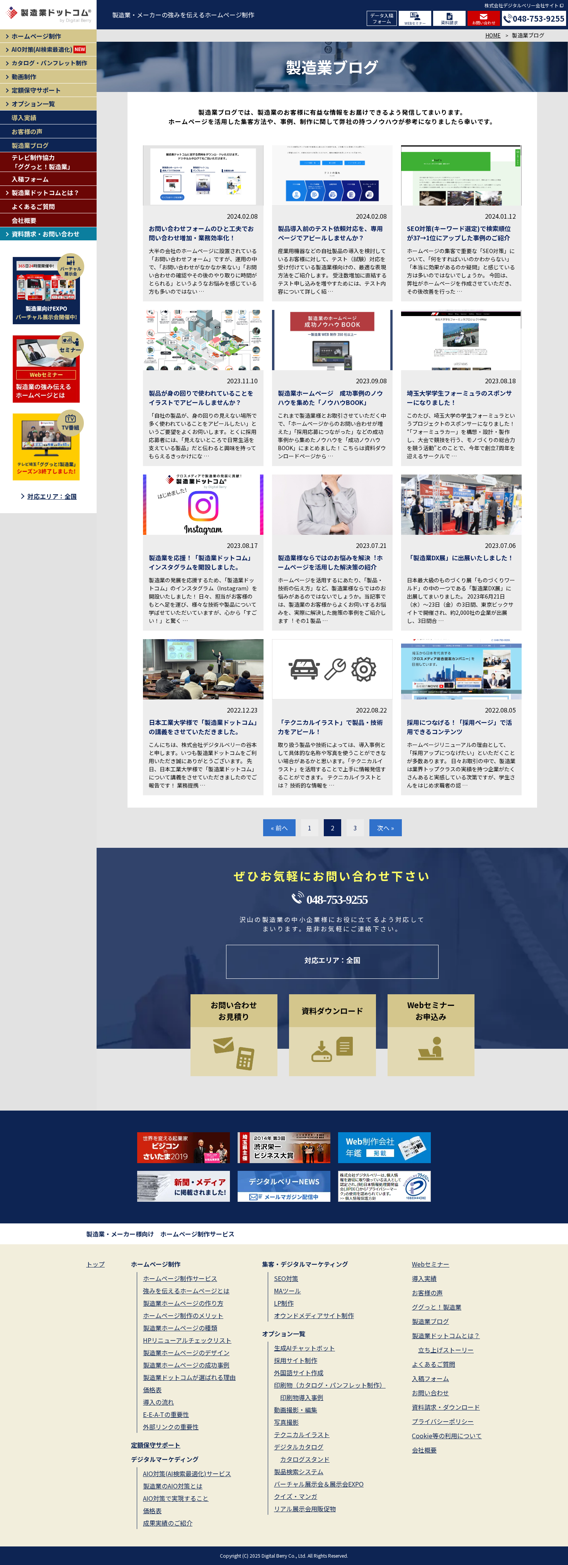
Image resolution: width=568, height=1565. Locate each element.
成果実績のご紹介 (167, 1523)
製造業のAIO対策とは (172, 1485)
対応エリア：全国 (52, 496)
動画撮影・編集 (295, 1409)
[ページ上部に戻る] (541, 1520)
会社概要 (24, 220)
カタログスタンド (305, 1459)
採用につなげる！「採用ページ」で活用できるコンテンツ (459, 727)
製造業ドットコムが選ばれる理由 (189, 1377)
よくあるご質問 (33, 206)
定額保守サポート (36, 90)
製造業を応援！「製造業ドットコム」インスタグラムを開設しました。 (201, 562)
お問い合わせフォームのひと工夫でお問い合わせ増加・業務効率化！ (201, 233)
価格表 (152, 1389)
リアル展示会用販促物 (305, 1508)
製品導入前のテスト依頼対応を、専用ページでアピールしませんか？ (330, 233)
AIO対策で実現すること (176, 1498)
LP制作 (284, 1303)
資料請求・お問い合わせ (46, 233)
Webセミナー (430, 1264)
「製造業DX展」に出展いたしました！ (460, 557)
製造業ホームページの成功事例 (186, 1364)
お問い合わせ (483, 23)
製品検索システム (298, 1471)
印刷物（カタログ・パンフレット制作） (330, 1385)
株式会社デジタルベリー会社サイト (522, 5)
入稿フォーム (30, 179)
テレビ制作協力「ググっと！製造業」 (42, 162)
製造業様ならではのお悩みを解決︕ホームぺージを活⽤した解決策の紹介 (330, 562)
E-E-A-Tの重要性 (166, 1414)
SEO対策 (286, 1278)
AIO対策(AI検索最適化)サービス (187, 1473)
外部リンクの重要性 (171, 1426)
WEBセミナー (415, 23)
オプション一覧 (33, 103)
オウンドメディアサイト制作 (314, 1315)
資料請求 (449, 22)
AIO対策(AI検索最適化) (48, 49)
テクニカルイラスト (302, 1434)
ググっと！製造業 (436, 1307)
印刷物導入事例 (301, 1397)
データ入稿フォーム (381, 18)
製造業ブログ (30, 145)
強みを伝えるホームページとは (186, 1290)
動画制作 (24, 76)
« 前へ (279, 827)
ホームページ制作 (36, 36)
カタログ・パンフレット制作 (49, 63)
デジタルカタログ (298, 1446)
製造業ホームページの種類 (180, 1327)
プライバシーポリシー (443, 1421)
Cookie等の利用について (447, 1435)
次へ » (385, 827)
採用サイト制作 (295, 1360)
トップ (95, 1264)
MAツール (287, 1290)
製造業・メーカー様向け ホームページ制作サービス (160, 1233)
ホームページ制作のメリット (183, 1315)
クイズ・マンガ (295, 1496)
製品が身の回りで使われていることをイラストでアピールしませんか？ (201, 397)
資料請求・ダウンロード (446, 1407)
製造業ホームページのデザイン (186, 1352)
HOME (493, 35)
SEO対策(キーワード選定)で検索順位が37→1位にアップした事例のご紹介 (459, 233)
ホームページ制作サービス (180, 1278)
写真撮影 (286, 1422)
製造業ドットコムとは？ (46, 192)
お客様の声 (27, 131)
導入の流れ (158, 1402)
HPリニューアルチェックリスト (187, 1340)
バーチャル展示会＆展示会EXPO (319, 1483)
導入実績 (24, 117)
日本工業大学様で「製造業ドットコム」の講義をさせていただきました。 (203, 727)
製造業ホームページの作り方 (183, 1303)
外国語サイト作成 (298, 1372)
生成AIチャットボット (304, 1347)
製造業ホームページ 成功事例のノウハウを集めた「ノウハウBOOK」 (330, 397)
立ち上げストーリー (446, 1349)
